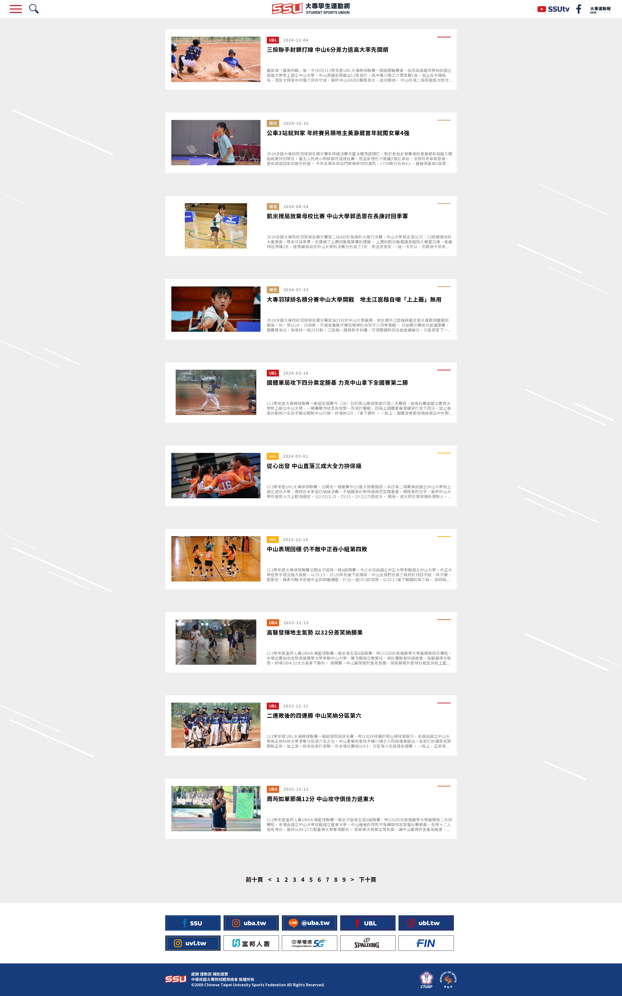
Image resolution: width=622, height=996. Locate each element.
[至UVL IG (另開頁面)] (193, 943)
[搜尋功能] (34, 9)
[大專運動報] (600, 9)
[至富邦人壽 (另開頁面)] (251, 943)
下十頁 (367, 879)
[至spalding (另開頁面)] (368, 943)
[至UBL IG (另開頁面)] (426, 923)
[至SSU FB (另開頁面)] (193, 923)
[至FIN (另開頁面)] (426, 943)
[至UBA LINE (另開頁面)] (309, 923)
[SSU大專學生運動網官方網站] (311, 9)
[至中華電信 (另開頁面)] (309, 943)
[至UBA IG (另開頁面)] (251, 923)
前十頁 (254, 879)
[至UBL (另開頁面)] (368, 923)
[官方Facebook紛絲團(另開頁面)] (578, 9)
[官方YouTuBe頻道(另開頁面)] (553, 9)
